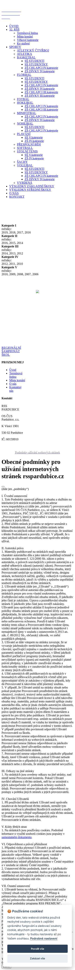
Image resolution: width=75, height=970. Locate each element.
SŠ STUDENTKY (36, 64)
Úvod (12, 369)
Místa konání (25, 36)
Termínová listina (27, 33)
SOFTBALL (25, 148)
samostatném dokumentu (17, 837)
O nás (12, 383)
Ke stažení (23, 43)
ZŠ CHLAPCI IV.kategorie (41, 67)
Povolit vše (37, 948)
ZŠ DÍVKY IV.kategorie (40, 71)
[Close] (3, 486)
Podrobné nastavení (43, 938)
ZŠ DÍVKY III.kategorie (40, 95)
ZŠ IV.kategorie (34, 141)
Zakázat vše (37, 958)
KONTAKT (16, 196)
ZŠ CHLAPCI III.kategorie (41, 92)
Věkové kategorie (27, 40)
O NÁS (14, 193)
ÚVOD (13, 26)
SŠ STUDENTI (34, 60)
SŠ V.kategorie (34, 137)
